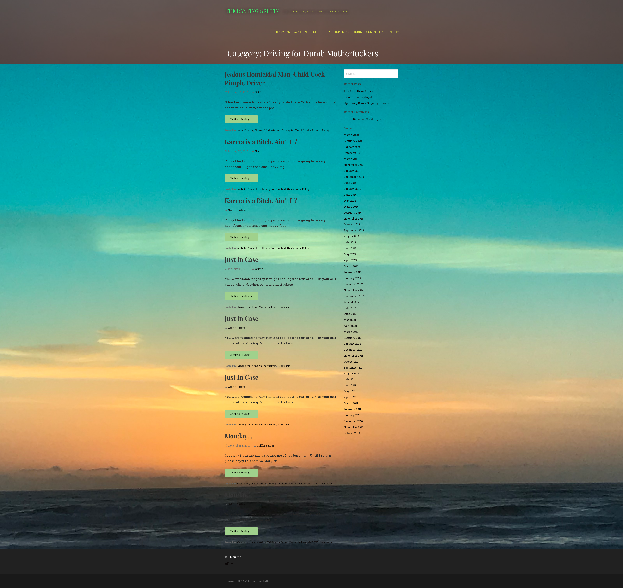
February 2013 (352, 272)
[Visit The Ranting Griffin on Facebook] (232, 564)
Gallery (393, 32)
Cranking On (374, 119)
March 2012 (351, 331)
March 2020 (351, 135)
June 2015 (350, 182)
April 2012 (350, 325)
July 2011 (350, 379)
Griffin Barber (236, 210)
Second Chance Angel (358, 97)
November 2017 (354, 164)
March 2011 (351, 403)
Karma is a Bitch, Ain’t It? (261, 141)
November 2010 (353, 427)
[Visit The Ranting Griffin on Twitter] (227, 564)
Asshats (241, 189)
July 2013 (350, 242)
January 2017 (352, 170)
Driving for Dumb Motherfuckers (301, 130)
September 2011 (354, 367)
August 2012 (351, 302)
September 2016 (354, 176)
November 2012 (353, 290)
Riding (325, 130)
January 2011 (352, 415)
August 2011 (351, 373)
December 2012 (353, 284)
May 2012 (350, 319)
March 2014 (351, 206)
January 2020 (352, 147)
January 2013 (352, 278)
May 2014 (350, 200)
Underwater (326, 483)
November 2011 (353, 355)
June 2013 (350, 248)
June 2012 (350, 313)
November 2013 (353, 218)
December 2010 (353, 421)
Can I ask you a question (251, 483)
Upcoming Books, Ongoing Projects (366, 103)
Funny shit (283, 307)
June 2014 (350, 194)
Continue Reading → (241, 119)
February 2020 (353, 141)
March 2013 (351, 266)
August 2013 (351, 236)
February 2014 (353, 212)
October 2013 (352, 224)
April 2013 (350, 260)
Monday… (239, 436)
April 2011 (350, 397)
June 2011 (350, 385)
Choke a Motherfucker (267, 130)
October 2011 (352, 361)
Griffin (259, 92)
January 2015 (352, 188)
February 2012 (352, 337)
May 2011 (349, 391)
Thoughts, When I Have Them (287, 32)
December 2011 (353, 349)
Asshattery (254, 189)
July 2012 (350, 308)
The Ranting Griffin (252, 10)
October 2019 (352, 153)
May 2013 (350, 254)
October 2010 (352, 433)
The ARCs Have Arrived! (359, 91)
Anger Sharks (245, 130)
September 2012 (354, 296)
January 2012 (352, 343)
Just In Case (241, 259)
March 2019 (351, 159)
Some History (321, 32)
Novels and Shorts (348, 32)
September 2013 (354, 230)
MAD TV (312, 483)
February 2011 (352, 409)
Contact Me (374, 32)
